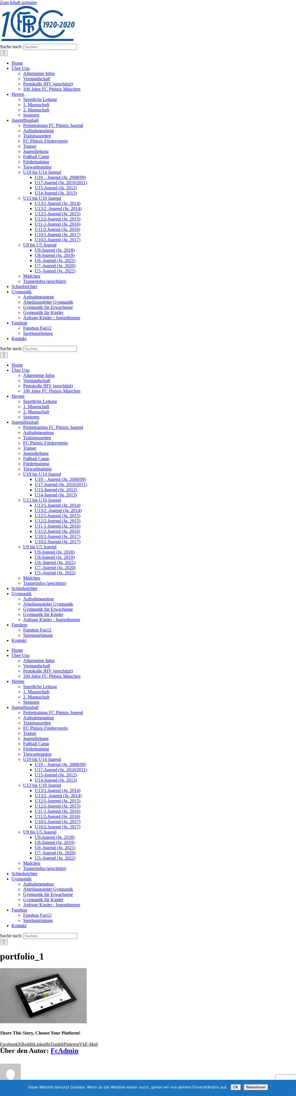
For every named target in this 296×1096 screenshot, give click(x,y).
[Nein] (289, 1088)
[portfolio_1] (43, 1021)
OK (235, 1087)
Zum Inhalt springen (18, 2)
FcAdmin (64, 1050)
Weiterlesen (256, 1087)
